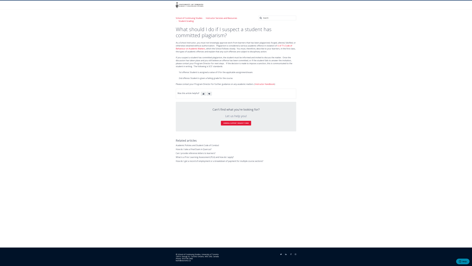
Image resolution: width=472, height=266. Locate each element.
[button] (203, 94)
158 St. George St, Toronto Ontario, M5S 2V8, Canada (197, 256)
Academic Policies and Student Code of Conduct (197, 145)
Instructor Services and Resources (221, 18)
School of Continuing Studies (189, 18)
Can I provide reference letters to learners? (195, 153)
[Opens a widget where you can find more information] (463, 262)
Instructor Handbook (264, 84)
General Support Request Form (236, 123)
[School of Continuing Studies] (189, 5)
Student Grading (186, 21)
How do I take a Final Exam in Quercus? (194, 149)
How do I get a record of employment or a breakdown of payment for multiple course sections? (219, 161)
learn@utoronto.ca (183, 260)
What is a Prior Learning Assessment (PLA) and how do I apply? (205, 157)
